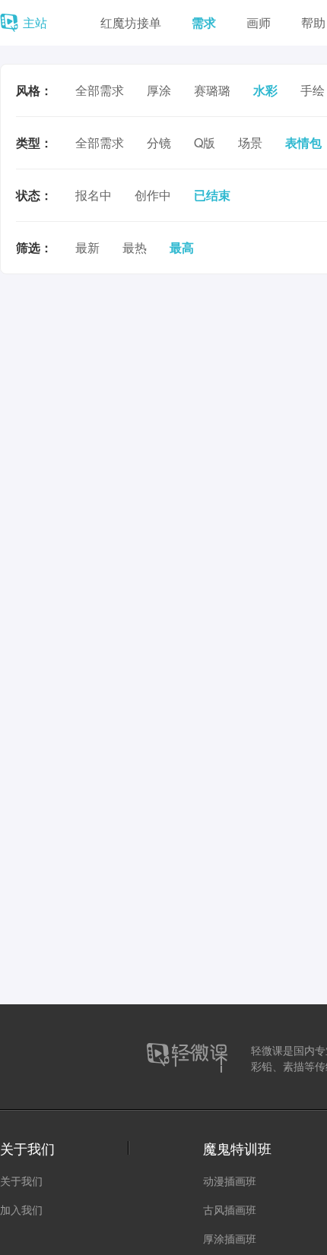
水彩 (265, 90)
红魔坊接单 (130, 22)
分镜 (159, 142)
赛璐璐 (212, 90)
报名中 (93, 195)
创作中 (153, 195)
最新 (87, 247)
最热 (134, 247)
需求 (204, 22)
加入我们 (21, 1209)
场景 (250, 142)
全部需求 (99, 90)
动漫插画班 (229, 1180)
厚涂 (159, 90)
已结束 (212, 195)
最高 (182, 247)
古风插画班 (229, 1209)
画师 (258, 22)
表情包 (303, 142)
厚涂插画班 (229, 1238)
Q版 (204, 142)
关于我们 (21, 1180)
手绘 (312, 90)
